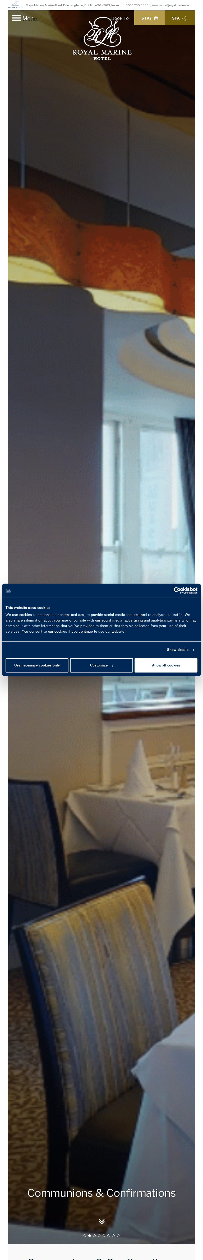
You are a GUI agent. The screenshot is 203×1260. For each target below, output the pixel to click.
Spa (176, 18)
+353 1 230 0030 (136, 5)
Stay (146, 18)
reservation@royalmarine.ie (170, 5)
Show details (177, 650)
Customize (99, 665)
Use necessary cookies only (37, 665)
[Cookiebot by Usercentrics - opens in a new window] (174, 590)
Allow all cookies (166, 665)
